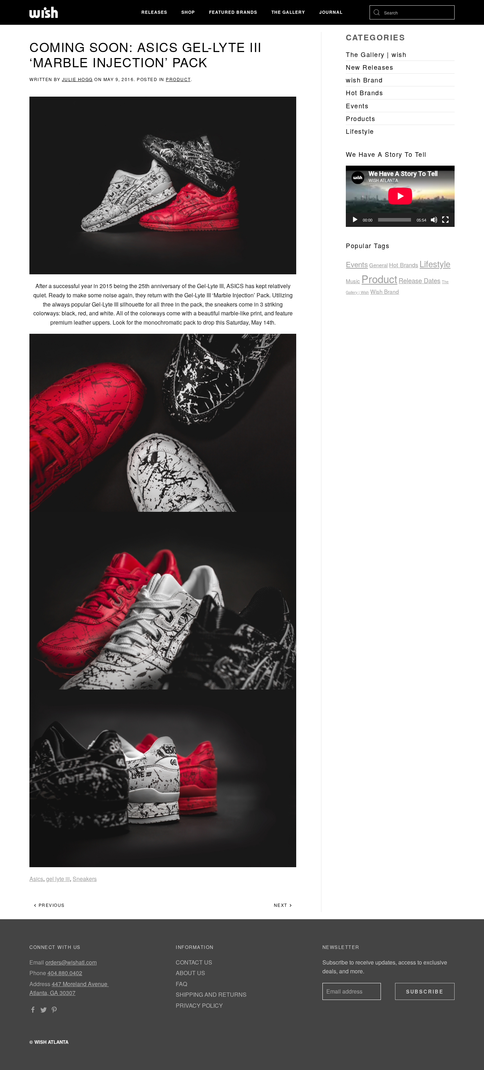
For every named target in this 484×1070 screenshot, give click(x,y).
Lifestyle (435, 264)
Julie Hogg (77, 79)
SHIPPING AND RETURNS (211, 994)
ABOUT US (190, 973)
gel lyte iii (58, 879)
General (378, 265)
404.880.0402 (64, 973)
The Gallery (288, 12)
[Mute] (434, 219)
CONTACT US (194, 962)
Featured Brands (233, 12)
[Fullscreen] (445, 219)
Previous (51, 905)
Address (39, 984)
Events (357, 264)
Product (178, 79)
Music (353, 281)
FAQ (181, 984)
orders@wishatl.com (71, 962)
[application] (400, 196)
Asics (36, 879)
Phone (37, 973)
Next (281, 905)
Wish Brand (384, 291)
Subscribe (425, 991)
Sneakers (85, 879)
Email (36, 962)
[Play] (355, 219)
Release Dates (419, 280)
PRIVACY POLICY (199, 1005)
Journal (331, 12)
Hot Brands (403, 265)
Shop (188, 12)
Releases (154, 12)
